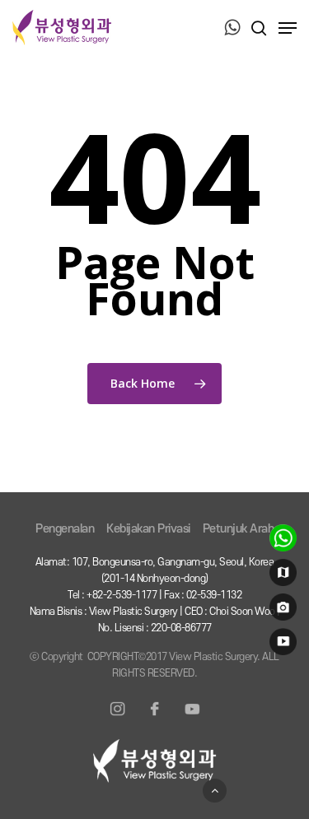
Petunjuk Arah (238, 529)
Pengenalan (64, 529)
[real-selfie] (280, 610)
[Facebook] (155, 718)
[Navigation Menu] (288, 28)
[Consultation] (280, 541)
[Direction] (280, 576)
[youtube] (280, 645)
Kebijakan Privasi (148, 529)
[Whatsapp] (232, 29)
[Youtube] (192, 718)
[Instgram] (118, 718)
